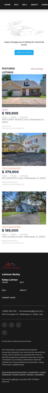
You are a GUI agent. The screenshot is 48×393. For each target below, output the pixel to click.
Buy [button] (16, 5)
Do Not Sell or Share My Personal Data (16, 341)
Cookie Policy (33, 372)
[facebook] (4, 325)
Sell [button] (24, 5)
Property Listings (19, 374)
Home (7, 5)
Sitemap (30, 374)
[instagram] (18, 325)
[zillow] (11, 325)
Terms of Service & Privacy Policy (14, 372)
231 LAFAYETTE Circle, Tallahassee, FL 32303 (24, 178)
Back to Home (24, 52)
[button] (5, 283)
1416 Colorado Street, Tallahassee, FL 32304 (23, 237)
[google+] (4, 332)
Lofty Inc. (15, 379)
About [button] (34, 5)
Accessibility (39, 374)
